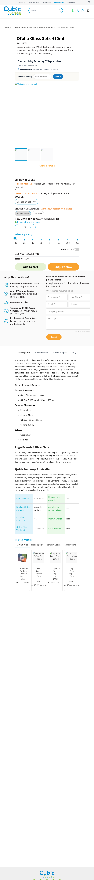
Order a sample (47, 165)
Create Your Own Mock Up (27, 193)
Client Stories (59, 2)
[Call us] (78, 10)
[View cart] (89, 2)
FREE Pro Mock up (23, 183)
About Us (22, 2)
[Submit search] (60, 10)
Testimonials (47, 2)
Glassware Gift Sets (46, 27)
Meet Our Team (34, 2)
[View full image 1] (47, 115)
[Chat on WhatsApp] (72, 10)
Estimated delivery (25, 76)
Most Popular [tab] (37, 545)
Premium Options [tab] (53, 545)
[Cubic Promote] (47, 874)
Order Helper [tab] (59, 352)
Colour (19, 196)
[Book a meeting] (83, 10)
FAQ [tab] (74, 352)
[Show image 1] (21, 154)
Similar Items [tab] (70, 545)
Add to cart (30, 267)
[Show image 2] (34, 154)
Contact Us (71, 2)
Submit (54, 337)
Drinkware (16, 27)
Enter (57, 76)
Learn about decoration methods (56, 208)
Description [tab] (24, 352)
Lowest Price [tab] (22, 545)
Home (7, 27)
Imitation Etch (23, 213)
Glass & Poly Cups (29, 27)
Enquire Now (63, 267)
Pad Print (38, 213)
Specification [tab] (41, 352)
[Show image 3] (47, 154)
